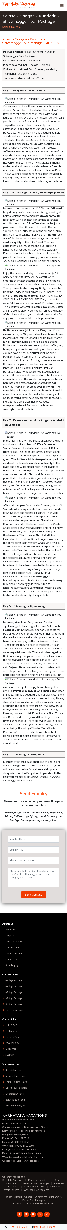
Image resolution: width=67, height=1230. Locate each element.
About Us (10, 930)
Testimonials (11, 1031)
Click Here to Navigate (28, 1160)
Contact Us (11, 959)
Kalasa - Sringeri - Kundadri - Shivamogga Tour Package (33, 1196)
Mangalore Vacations (38, 1180)
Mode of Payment (14, 953)
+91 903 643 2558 (20, 1142)
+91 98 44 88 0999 (24, 1145)
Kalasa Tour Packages (33, 1200)
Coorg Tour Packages (16, 1088)
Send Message (33, 894)
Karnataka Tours (13, 1070)
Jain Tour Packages (15, 1106)
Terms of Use (12, 1037)
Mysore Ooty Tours (15, 1076)
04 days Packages (14, 986)
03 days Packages (14, 980)
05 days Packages (14, 992)
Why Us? (9, 936)
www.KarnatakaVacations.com (28, 1157)
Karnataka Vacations (25, 1149)
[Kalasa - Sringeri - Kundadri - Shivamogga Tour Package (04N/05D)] (19, 4)
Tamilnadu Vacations (34, 1186)
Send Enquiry (11, 965)
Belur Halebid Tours (15, 1100)
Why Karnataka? (13, 941)
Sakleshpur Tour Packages (35, 1183)
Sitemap (9, 1055)
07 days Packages (14, 1004)
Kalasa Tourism (11, 27)
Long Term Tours (14, 1010)
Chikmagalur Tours (14, 1094)
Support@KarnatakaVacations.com (27, 1153)
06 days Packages (14, 998)
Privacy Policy (12, 1043)
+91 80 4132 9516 (19, 1138)
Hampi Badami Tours (16, 1082)
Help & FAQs (11, 1025)
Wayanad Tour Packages (36, 1189)
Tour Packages (13, 947)
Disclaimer (10, 1049)
